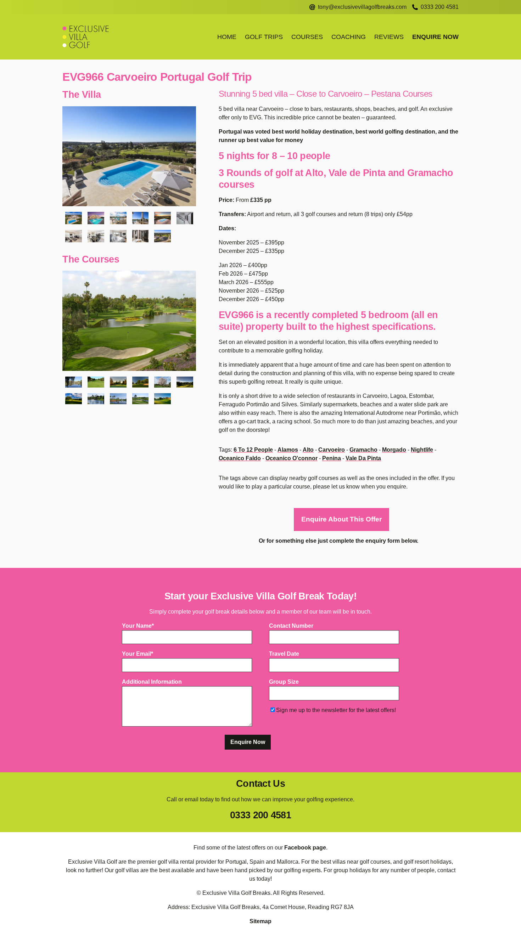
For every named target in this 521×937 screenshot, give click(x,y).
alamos (288, 450)
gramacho (363, 450)
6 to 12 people (253, 450)
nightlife (422, 450)
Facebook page (305, 848)
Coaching (348, 36)
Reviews (389, 36)
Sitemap (260, 921)
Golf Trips (264, 36)
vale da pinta (363, 458)
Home (226, 36)
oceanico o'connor (291, 458)
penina (331, 458)
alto (308, 450)
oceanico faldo (240, 458)
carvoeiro (331, 450)
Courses (307, 36)
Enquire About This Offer (341, 519)
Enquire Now (435, 36)
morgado (394, 450)
